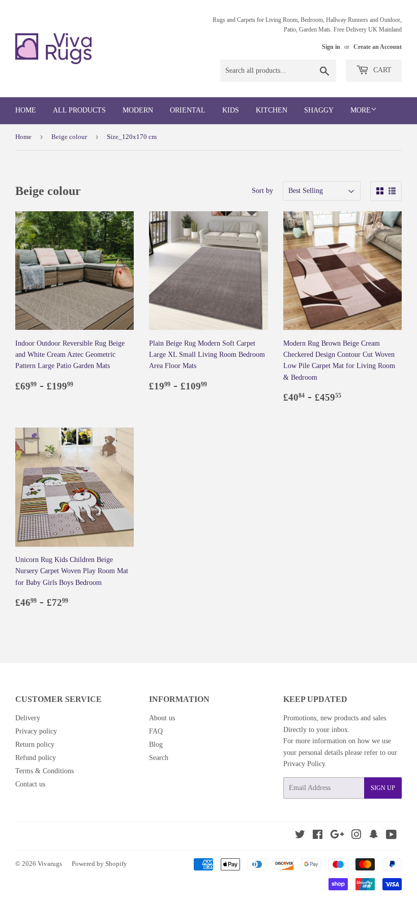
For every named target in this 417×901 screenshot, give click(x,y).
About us (162, 718)
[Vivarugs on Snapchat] (374, 836)
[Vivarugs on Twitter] (300, 836)
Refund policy (35, 758)
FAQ (156, 731)
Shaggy (319, 110)
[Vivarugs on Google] (337, 836)
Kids (230, 110)
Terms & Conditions (44, 771)
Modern (138, 110)
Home (25, 110)
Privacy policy (36, 731)
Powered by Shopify (99, 863)
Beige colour (69, 136)
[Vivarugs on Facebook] (317, 836)
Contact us (30, 784)
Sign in (331, 46)
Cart (381, 70)
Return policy (34, 744)
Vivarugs (50, 863)
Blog (156, 744)
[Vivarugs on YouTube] (391, 836)
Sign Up (383, 788)
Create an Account (377, 46)
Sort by (262, 190)
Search (158, 758)
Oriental (187, 110)
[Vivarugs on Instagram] (356, 836)
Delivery (27, 718)
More (360, 110)
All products (79, 110)
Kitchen (271, 110)
